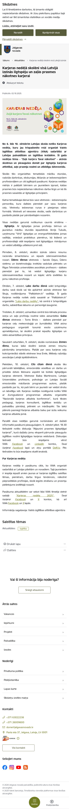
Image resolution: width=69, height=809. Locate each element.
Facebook (17, 443)
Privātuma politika (13, 671)
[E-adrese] (8, 738)
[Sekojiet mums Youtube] (18, 767)
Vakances (9, 614)
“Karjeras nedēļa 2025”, (35, 495)
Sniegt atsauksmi (34, 589)
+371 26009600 (15, 722)
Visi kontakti (18, 747)
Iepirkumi (9, 622)
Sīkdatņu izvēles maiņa (16, 697)
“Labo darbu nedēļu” (26, 301)
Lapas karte (10, 688)
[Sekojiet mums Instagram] (11, 767)
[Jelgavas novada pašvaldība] (26, 53)
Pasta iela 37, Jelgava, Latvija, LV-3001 (26, 732)
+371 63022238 (15, 717)
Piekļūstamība (11, 679)
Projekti (8, 631)
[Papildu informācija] (18, 738)
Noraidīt (18, 32)
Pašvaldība (9, 640)
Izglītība (23, 528)
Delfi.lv (56, 447)
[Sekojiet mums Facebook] (4, 767)
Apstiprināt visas (51, 32)
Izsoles (7, 649)
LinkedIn (39, 443)
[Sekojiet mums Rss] (25, 767)
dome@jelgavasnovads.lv (19, 727)
